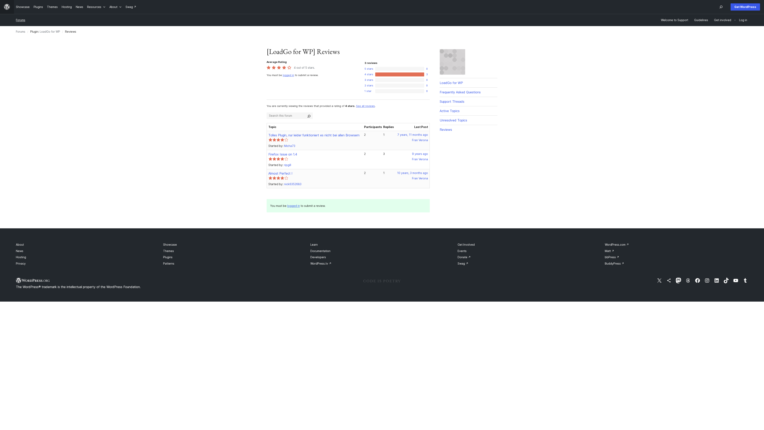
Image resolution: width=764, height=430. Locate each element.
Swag (463, 263)
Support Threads (452, 102)
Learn (314, 244)
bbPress (612, 257)
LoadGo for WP (50, 31)
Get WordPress (745, 7)
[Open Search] (721, 7)
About (20, 244)
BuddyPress (614, 263)
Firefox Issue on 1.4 (282, 154)
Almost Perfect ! (280, 173)
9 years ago (420, 153)
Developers (318, 257)
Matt (609, 251)
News (19, 251)
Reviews (446, 130)
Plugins (167, 257)
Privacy (21, 263)
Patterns (168, 263)
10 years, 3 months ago (412, 173)
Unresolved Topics (453, 120)
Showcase (170, 244)
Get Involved (466, 244)
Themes (168, 251)
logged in (288, 75)
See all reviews (365, 106)
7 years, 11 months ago (412, 134)
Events (462, 251)
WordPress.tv (320, 263)
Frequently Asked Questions (460, 92)
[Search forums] (309, 115)
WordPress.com (617, 244)
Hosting (21, 257)
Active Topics (450, 111)
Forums (20, 20)
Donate (464, 257)
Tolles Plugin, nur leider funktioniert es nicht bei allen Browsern (314, 135)
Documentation (320, 251)
